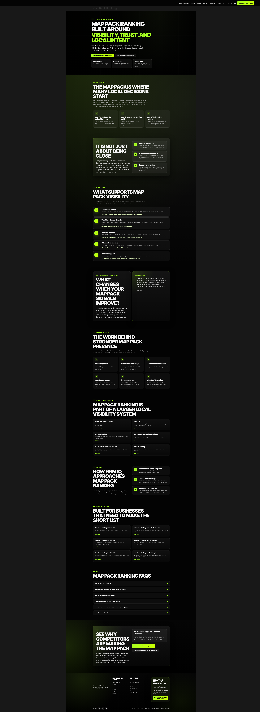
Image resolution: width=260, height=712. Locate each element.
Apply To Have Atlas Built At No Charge (160, 698)
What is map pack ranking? (103, 583)
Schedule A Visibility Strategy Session (103, 55)
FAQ (224, 3)
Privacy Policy (135, 708)
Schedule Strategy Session (246, 3)
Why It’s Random (184, 3)
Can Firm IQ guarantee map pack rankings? (108, 601)
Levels (199, 3)
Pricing (219, 3)
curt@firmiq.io (133, 688)
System (193, 3)
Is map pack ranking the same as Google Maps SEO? (111, 589)
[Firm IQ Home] (134, 3)
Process (205, 3)
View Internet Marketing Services (125, 55)
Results (212, 3)
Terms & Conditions (145, 708)
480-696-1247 (232, 3)
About (113, 691)
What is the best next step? (103, 613)
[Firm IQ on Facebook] (99, 708)
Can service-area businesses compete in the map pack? (112, 607)
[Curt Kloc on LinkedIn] (102, 708)
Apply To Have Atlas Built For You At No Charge (145, 650)
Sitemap (153, 708)
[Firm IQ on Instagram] (106, 708)
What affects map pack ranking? (105, 595)
